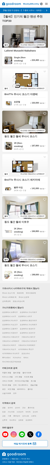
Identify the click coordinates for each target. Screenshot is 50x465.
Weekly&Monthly (31, 4)
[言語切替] (41, 4)
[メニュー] (46, 4)
